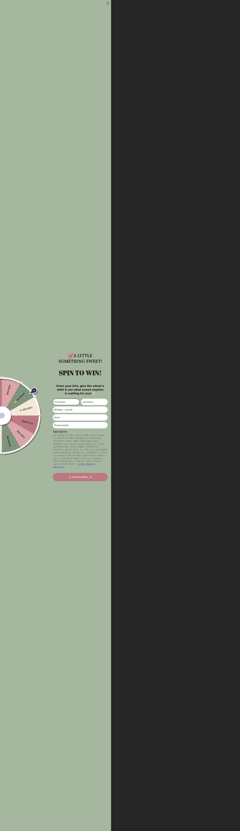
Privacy (59, 467)
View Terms (86, 464)
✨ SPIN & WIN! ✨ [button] (80, 477)
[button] (107, 3)
